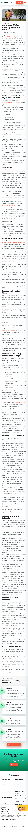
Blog (3, 792)
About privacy (18, 784)
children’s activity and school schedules (13, 242)
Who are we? (5, 786)
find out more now (20, 673)
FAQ (16, 786)
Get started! (20, 2)
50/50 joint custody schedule (10, 102)
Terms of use (18, 782)
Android (19, 795)
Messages (4, 799)
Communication (12, 32)
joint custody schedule (19, 402)
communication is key (8, 171)
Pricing (3, 790)
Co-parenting (5, 32)
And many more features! (14, 744)
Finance (4, 803)
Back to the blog (8, 8)
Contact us (4, 794)
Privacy (3, 788)
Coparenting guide (19, 801)
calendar (4, 801)
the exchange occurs (8, 330)
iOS (18, 793)
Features (4, 784)
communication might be (9, 205)
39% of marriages (12, 37)
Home (3, 782)
